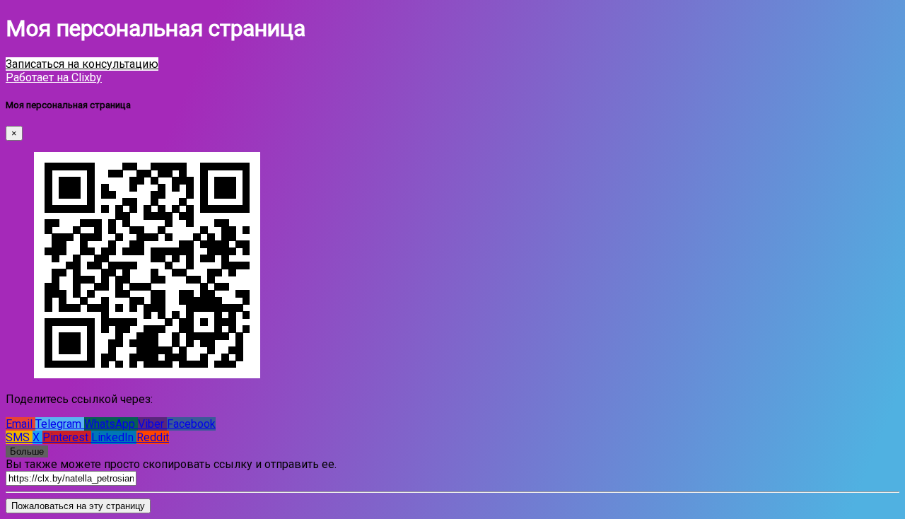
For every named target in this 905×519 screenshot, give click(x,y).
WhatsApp (111, 424)
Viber (152, 424)
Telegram (59, 424)
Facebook (191, 424)
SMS (19, 437)
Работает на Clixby (54, 77)
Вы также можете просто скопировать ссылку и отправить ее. (171, 464)
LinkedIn (113, 437)
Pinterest (66, 437)
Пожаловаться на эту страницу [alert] (78, 506)
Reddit (152, 437)
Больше (27, 451)
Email (20, 424)
